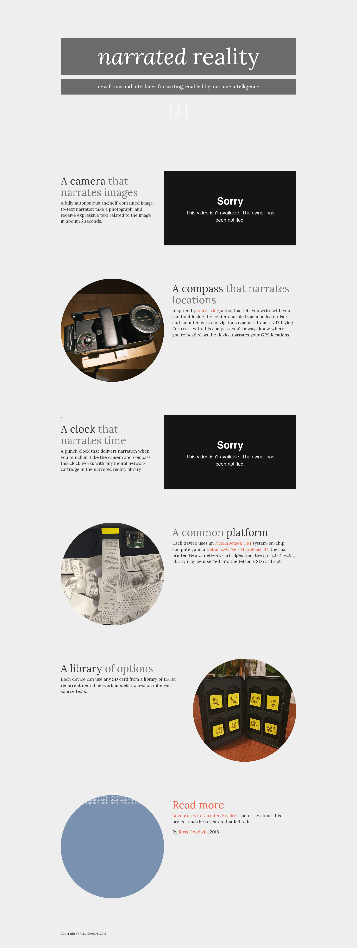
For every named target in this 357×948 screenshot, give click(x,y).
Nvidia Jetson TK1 (233, 543)
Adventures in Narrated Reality (204, 815)
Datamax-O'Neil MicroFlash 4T (237, 549)
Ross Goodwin (193, 832)
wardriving (208, 310)
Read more (198, 804)
